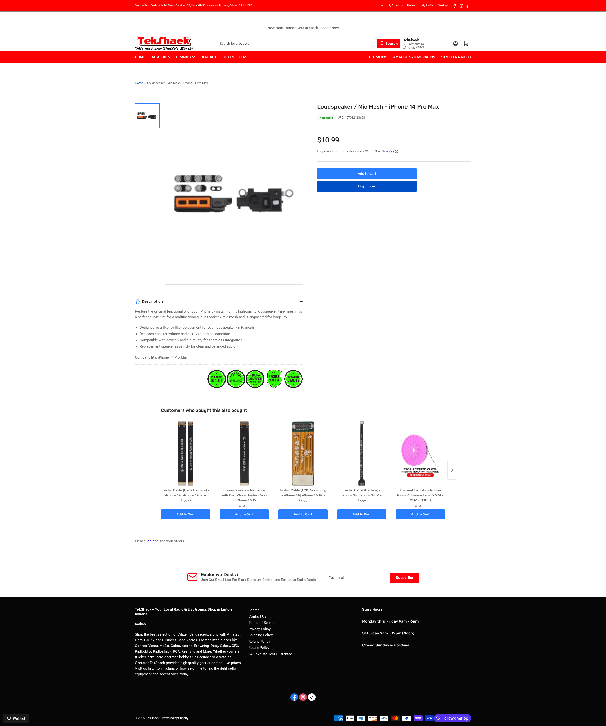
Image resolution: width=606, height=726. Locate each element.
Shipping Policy (261, 635)
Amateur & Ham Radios (414, 57)
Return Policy (259, 648)
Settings (443, 5)
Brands (183, 57)
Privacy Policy (260, 629)
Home (379, 5)
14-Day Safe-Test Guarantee (270, 654)
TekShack (153, 718)
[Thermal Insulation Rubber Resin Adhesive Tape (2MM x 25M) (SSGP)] (420, 453)
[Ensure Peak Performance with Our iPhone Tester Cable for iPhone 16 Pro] (244, 453)
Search (254, 610)
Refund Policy (259, 641)
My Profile (427, 5)
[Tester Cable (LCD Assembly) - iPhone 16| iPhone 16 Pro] (303, 453)
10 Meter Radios (456, 57)
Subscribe (404, 577)
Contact (209, 57)
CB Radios (378, 57)
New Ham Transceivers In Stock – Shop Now (303, 28)
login (150, 541)
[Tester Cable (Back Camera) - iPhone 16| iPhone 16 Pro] (185, 453)
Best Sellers (235, 57)
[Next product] (452, 470)
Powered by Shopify (175, 718)
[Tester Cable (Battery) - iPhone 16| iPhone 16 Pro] (361, 453)
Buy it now (367, 186)
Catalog (158, 57)
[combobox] (308, 43)
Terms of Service (262, 622)
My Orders (394, 5)
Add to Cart (185, 514)
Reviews (412, 5)
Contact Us (257, 616)
